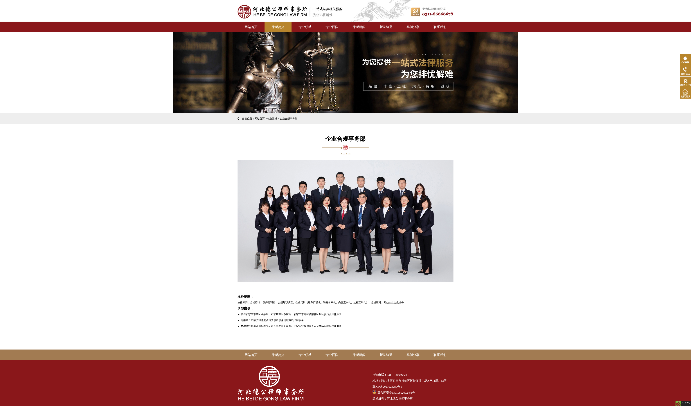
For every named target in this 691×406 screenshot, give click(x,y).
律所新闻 (359, 27)
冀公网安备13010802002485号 (395, 392)
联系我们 (439, 27)
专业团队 (332, 27)
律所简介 (278, 27)
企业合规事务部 (288, 118)
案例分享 (413, 27)
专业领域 (305, 27)
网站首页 (251, 27)
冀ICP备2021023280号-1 (387, 386)
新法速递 (386, 27)
